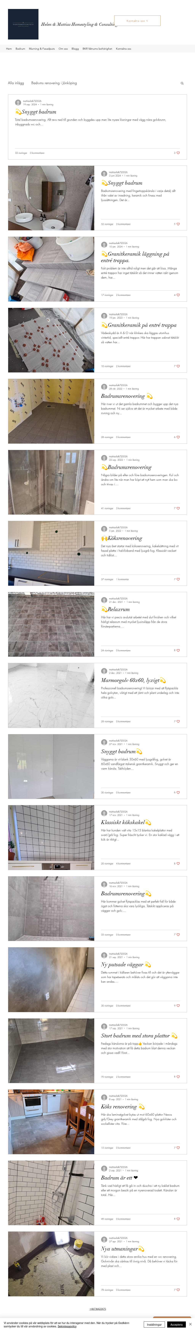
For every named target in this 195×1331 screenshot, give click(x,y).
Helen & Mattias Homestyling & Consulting (79, 24)
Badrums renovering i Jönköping (54, 83)
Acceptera (176, 1324)
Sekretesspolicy (67, 1326)
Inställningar (154, 1324)
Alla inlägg (16, 83)
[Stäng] (190, 1324)
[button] (182, 83)
